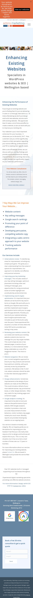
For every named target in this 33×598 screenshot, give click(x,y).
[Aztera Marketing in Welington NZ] (13, 24)
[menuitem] (28, 24)
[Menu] (28, 24)
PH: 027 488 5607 (12, 20)
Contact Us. (11, 452)
